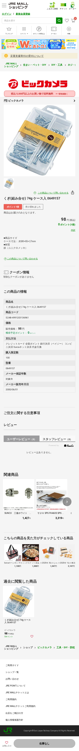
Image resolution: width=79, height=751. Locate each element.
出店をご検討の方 (14, 713)
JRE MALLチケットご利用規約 (20, 706)
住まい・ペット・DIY (35, 64)
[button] (67, 501)
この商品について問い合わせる (53, 193)
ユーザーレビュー (21, 439)
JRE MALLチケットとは (17, 692)
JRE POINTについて (16, 685)
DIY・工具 (57, 64)
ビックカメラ (16, 100)
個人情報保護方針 (14, 720)
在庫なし (44, 743)
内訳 (73, 230)
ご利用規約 (11, 699)
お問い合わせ (12, 679)
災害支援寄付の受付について (27, 55)
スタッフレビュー (57, 439)
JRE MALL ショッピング (11, 64)
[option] (39, 140)
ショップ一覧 (12, 672)
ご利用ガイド (12, 665)
